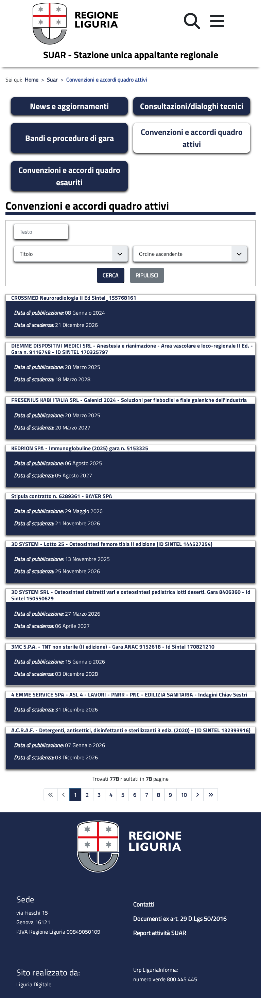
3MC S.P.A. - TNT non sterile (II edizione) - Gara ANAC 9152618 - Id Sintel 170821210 (112, 646)
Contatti (143, 904)
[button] (192, 21)
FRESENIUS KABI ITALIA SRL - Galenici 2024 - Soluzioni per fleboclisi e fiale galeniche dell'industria (129, 400)
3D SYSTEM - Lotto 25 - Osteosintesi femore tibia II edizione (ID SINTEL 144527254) (111, 544)
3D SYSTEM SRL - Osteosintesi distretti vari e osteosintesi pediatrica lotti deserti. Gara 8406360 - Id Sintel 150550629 (130, 595)
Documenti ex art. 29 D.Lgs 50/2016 (180, 918)
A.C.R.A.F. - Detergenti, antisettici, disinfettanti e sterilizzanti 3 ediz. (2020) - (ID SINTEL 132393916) (130, 730)
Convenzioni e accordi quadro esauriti (69, 176)
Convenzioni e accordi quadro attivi (192, 138)
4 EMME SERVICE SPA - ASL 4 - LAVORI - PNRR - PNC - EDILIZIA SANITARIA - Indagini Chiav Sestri (129, 694)
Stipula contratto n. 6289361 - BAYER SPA (61, 496)
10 (184, 795)
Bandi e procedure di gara (69, 138)
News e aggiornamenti (69, 106)
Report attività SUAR (159, 932)
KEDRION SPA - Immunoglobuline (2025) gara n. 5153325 (79, 448)
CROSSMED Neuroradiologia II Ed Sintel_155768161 (73, 298)
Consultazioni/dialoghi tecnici (191, 106)
